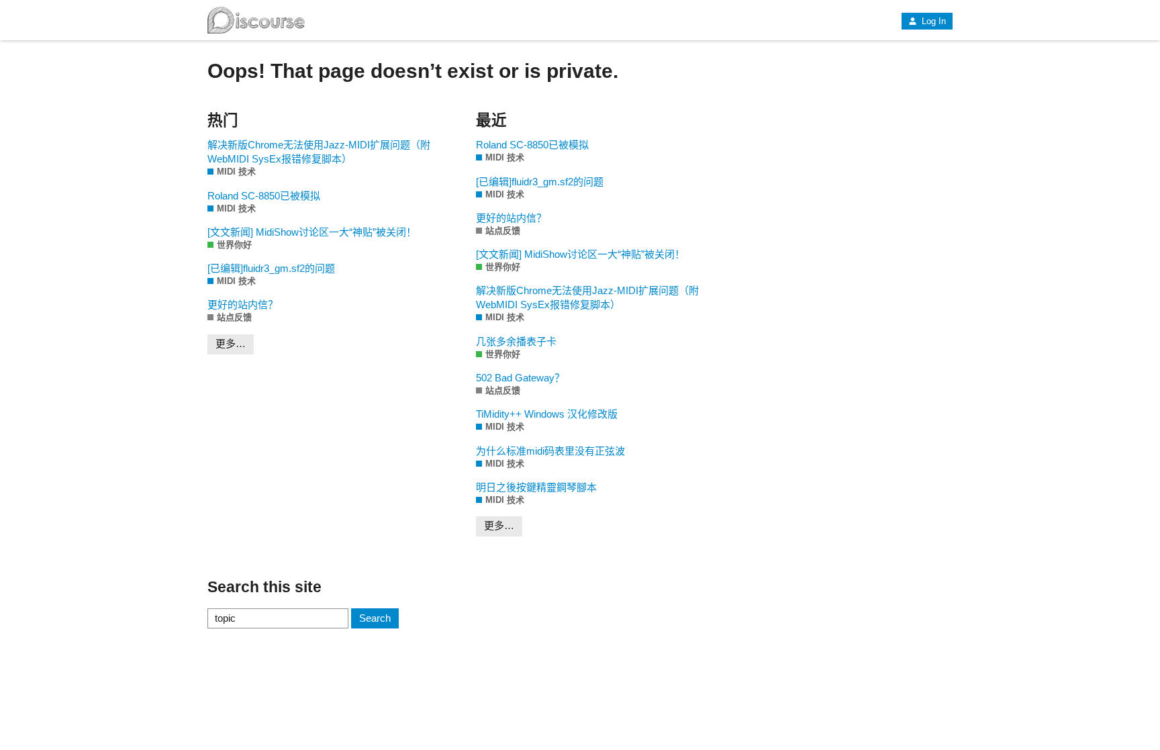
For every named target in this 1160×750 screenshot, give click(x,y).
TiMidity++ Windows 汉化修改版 (547, 414)
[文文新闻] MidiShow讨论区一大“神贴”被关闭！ (311, 232)
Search (375, 618)
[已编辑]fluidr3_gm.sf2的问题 (271, 268)
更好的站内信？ (242, 304)
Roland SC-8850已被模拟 (263, 195)
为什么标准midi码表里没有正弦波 (550, 451)
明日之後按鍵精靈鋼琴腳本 (536, 487)
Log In (932, 21)
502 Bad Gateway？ (520, 377)
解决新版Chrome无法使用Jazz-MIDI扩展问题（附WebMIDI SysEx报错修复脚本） (318, 152)
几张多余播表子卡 (516, 341)
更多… (230, 343)
